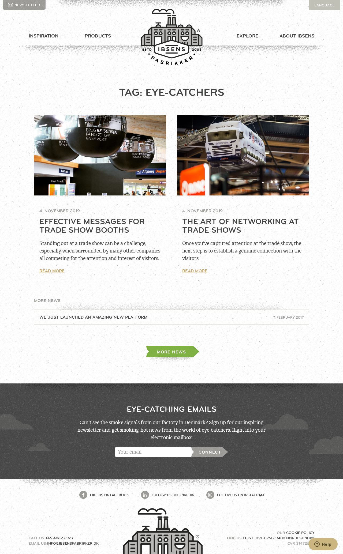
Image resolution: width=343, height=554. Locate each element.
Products (98, 36)
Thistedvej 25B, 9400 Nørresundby (278, 538)
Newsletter (27, 4)
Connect (210, 452)
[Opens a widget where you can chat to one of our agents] (323, 544)
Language (324, 5)
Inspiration (43, 36)
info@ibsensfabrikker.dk (73, 543)
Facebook (109, 494)
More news (171, 352)
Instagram (240, 494)
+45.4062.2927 (59, 538)
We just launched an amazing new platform (171, 317)
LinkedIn (173, 494)
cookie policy (300, 532)
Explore (247, 36)
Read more (52, 271)
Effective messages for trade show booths (92, 225)
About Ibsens (296, 36)
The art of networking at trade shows (240, 225)
